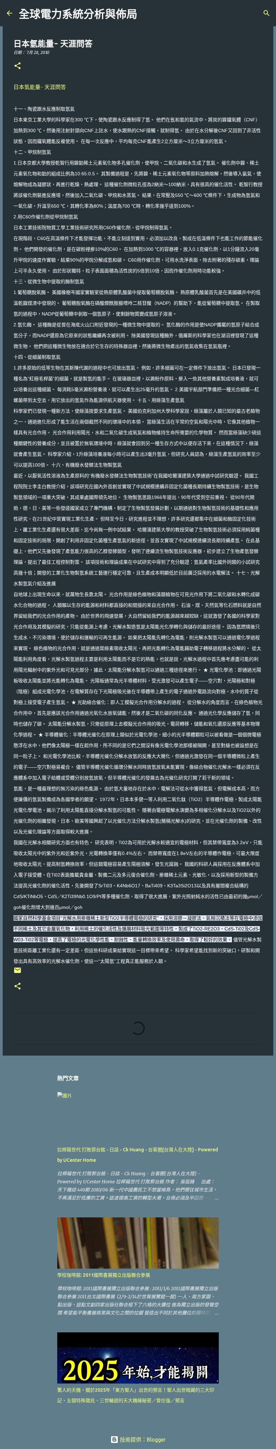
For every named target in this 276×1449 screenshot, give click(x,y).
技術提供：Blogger (142, 1440)
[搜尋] (147, 13)
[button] (17, 66)
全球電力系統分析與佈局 (78, 14)
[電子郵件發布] (17, 973)
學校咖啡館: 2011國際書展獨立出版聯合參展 (103, 1275)
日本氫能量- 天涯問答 (39, 87)
